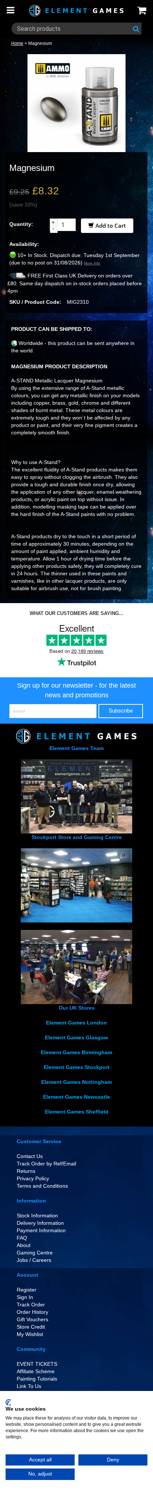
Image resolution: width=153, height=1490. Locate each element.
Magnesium (40, 43)
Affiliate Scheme (36, 1371)
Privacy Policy (33, 1178)
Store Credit (31, 1327)
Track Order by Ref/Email (46, 1164)
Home (17, 43)
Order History (32, 1312)
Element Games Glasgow (76, 1037)
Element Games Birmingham (76, 1052)
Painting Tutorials (37, 1379)
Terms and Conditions (42, 1186)
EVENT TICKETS (37, 1364)
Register (26, 1290)
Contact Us (30, 1156)
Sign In (25, 1297)
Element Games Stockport (77, 1067)
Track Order (31, 1305)
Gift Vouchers (32, 1319)
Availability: (24, 244)
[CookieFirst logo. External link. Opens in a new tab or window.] (8, 1402)
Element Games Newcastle (76, 1097)
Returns (26, 1171)
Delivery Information (40, 1223)
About (23, 1245)
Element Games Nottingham (76, 1082)
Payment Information (41, 1230)
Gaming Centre (35, 1253)
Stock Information (37, 1215)
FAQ (22, 1238)
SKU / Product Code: (35, 302)
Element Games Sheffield (76, 1112)
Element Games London (76, 1023)
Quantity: (21, 224)
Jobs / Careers (34, 1260)
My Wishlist (30, 1334)
